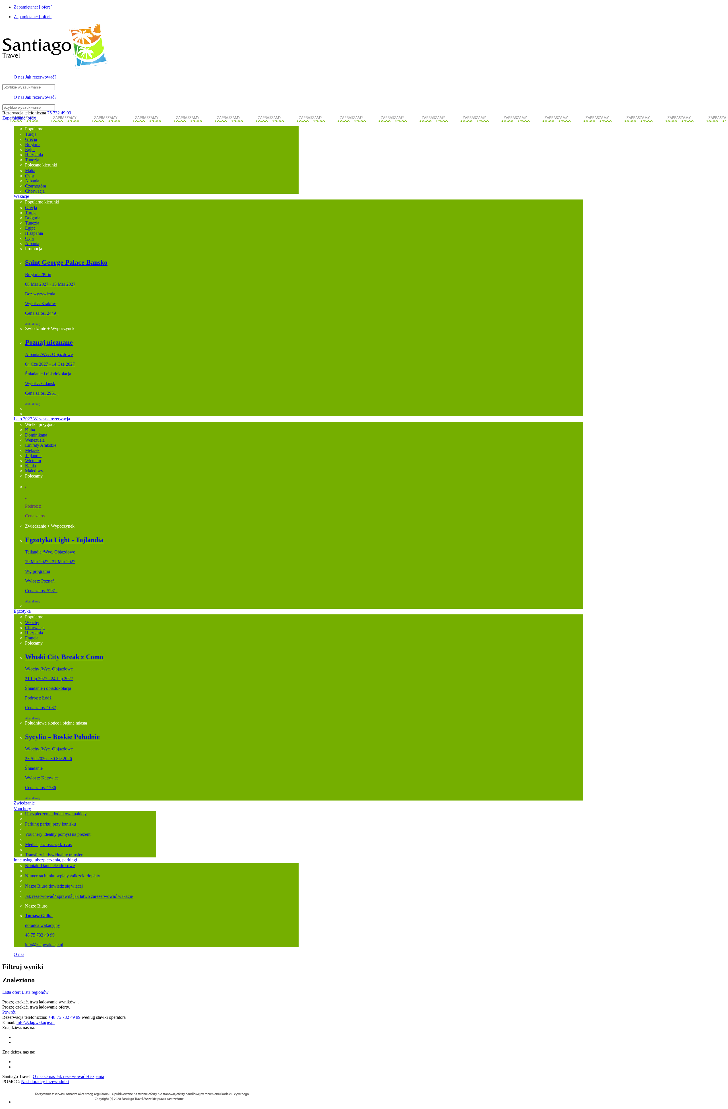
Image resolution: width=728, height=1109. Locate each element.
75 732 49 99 (59, 112)
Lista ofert (12, 992)
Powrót (8, 1012)
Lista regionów (35, 992)
